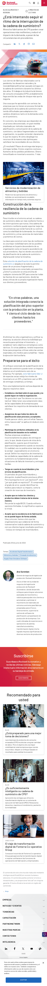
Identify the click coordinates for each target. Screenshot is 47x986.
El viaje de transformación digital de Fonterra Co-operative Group (21, 817)
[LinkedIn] (6, 948)
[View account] (38, 3)
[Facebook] (14, 948)
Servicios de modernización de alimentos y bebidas (22, 163)
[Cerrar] (43, 962)
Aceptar (23, 980)
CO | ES (23, 953)
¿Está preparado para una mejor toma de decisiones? (23, 705)
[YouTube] (31, 948)
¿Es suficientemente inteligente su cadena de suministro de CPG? (20, 762)
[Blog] (40, 948)
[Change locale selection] (34, 3)
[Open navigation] (44, 3)
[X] (23, 948)
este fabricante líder (32, 374)
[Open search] (30, 3)
